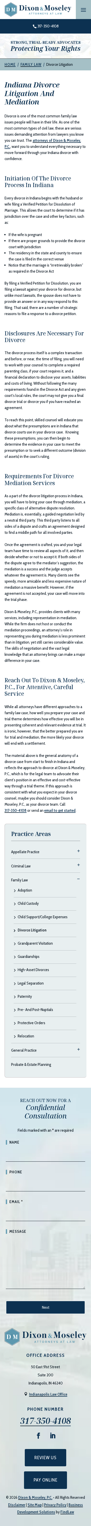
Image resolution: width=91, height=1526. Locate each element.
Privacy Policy (55, 1504)
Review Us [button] (45, 1457)
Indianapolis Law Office (48, 1394)
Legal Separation (31, 983)
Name (14, 1142)
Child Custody (28, 903)
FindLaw (67, 1511)
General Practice (24, 1050)
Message (17, 1231)
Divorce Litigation (32, 930)
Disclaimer (16, 1504)
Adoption (25, 890)
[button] (83, 10)
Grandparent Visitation (35, 943)
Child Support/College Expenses (42, 917)
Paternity (25, 996)
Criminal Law (21, 866)
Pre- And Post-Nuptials (35, 1010)
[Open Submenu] (78, 850)
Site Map (35, 1504)
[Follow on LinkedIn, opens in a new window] (53, 1436)
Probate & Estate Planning (31, 1064)
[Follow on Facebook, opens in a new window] (38, 1436)
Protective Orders (31, 1023)
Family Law (19, 880)
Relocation (26, 1036)
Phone (15, 1172)
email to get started (60, 810)
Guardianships (28, 957)
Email (16, 1202)
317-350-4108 (48, 26)
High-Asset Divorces (33, 970)
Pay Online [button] (45, 1480)
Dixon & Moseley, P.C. (35, 1497)
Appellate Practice (25, 851)
